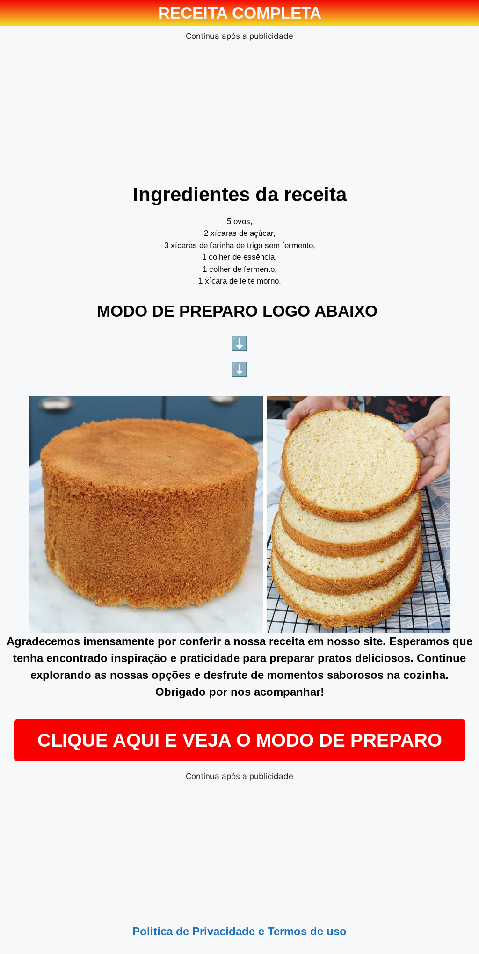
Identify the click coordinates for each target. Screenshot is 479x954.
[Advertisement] (239, 108)
